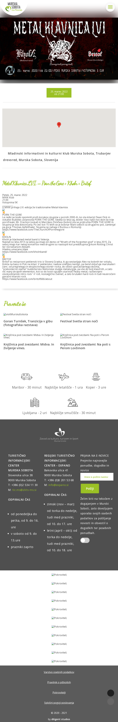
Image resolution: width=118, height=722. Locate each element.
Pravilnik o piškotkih (59, 682)
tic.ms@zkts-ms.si (24, 490)
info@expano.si (58, 485)
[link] (33, 229)
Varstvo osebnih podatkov (59, 672)
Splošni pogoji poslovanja (59, 702)
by (59, 719)
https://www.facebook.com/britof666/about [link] (27, 279)
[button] (59, 125)
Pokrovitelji (59, 692)
